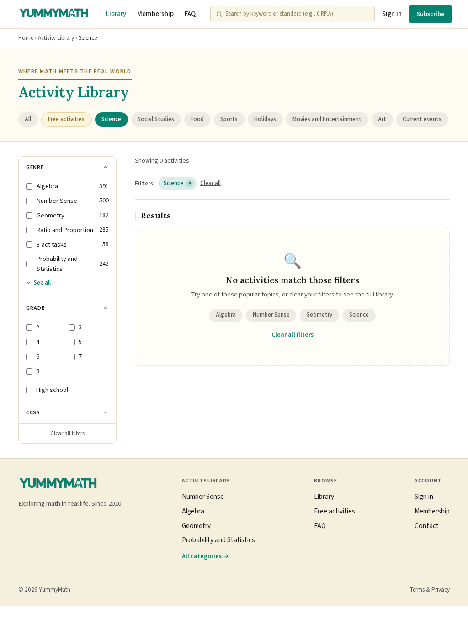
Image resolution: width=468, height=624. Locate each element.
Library (116, 14)
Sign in (392, 14)
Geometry (319, 315)
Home (25, 38)
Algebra (226, 315)
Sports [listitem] (229, 119)
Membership (155, 14)
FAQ (190, 14)
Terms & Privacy (430, 590)
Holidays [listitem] (265, 119)
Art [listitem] (382, 119)
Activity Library (56, 38)
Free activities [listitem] (66, 119)
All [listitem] (28, 119)
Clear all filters (67, 433)
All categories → (205, 556)
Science (177, 183)
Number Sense (271, 315)
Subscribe (430, 14)
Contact (427, 526)
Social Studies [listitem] (156, 119)
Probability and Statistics (218, 540)
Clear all (210, 183)
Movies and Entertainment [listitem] (327, 119)
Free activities (334, 511)
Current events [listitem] (422, 119)
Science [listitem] (111, 119)
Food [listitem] (197, 119)
